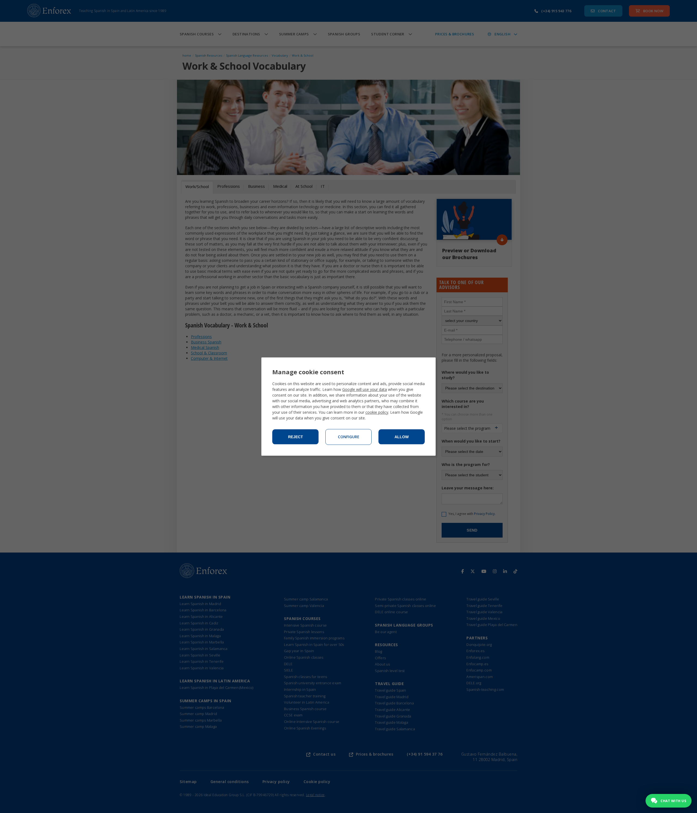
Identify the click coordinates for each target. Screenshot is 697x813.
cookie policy (376, 412)
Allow (402, 437)
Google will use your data (364, 389)
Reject (295, 437)
